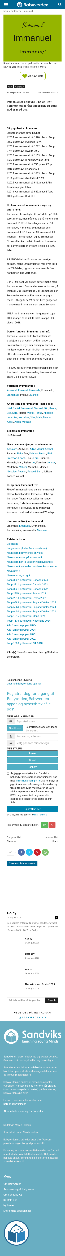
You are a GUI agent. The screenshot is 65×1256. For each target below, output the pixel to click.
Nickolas (12, 471)
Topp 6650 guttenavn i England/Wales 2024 (31, 607)
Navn (5, 11)
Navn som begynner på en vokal (25, 552)
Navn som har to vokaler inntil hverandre (30, 561)
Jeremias (12, 417)
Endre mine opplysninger (17, 1210)
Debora (33, 453)
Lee (9, 412)
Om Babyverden (12, 1183)
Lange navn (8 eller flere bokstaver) (27, 548)
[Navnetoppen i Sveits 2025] (14, 986)
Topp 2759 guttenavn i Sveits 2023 (26, 593)
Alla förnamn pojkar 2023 (21, 634)
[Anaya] (14, 971)
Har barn (32, 767)
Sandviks (8, 1056)
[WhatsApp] (45, 852)
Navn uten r (13, 571)
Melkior (23, 467)
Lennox (51, 462)
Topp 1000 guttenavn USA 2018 (25, 643)
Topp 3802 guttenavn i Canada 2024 (27, 580)
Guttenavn (16, 11)
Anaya (28, 969)
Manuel (34, 394)
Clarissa (11, 841)
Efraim (42, 453)
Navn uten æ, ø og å (18, 575)
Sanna (53, 408)
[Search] (60, 4)
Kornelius (24, 417)
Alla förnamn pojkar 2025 (21, 625)
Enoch (21, 458)
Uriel (9, 408)
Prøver (32, 753)
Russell (32, 471)
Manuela (42, 530)
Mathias (26, 421)
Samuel (38, 408)
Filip (46, 408)
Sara (15, 412)
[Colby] (32, 889)
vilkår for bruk (40, 814)
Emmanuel (13, 394)
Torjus (38, 412)
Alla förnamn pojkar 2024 (21, 629)
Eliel (49, 453)
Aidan (17, 421)
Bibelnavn (12, 543)
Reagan (22, 471)
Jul (33, 462)
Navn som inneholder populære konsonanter (32, 566)
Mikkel (30, 412)
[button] (5, 4)
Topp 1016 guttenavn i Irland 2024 (26, 616)
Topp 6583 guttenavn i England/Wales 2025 (31, 602)
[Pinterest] (37, 852)
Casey (28, 938)
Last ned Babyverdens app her (24, 683)
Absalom (12, 449)
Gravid (32, 760)
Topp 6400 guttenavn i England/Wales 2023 (31, 611)
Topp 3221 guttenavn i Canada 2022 (27, 589)
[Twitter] (29, 852)
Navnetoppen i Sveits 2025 (40, 984)
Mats (39, 417)
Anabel (49, 449)
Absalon (48, 412)
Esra (35, 458)
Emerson (12, 458)
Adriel (40, 449)
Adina (33, 449)
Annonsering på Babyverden (19, 1189)
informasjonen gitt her (28, 780)
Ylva (33, 417)
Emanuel (23, 390)
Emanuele (34, 390)
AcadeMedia (35, 1067)
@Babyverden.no (32, 1017)
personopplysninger (14, 1103)
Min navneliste (35, 75)
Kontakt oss (10, 1200)
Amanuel (12, 390)
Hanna (47, 417)
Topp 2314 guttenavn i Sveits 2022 (26, 598)
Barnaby (29, 953)
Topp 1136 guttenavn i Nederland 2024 (28, 620)
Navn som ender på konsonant (24, 557)
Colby (11, 913)
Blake (20, 453)
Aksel (10, 421)
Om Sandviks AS (12, 1194)
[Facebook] (21, 852)
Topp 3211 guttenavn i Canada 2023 (27, 584)
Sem (39, 471)
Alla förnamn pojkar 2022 (21, 638)
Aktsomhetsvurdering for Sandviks (23, 1111)
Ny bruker (8, 1205)
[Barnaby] (14, 956)
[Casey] (14, 941)
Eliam (55, 841)
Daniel (16, 408)
